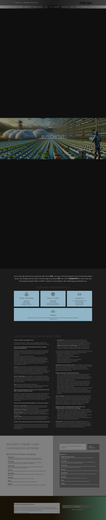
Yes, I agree (77, 506)
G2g (46, 7)
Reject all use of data (77, 509)
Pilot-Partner (54, 7)
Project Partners (81, 7)
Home (20, 7)
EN (20, 2)
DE (17, 2)
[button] (73, 447)
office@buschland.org (30, 2)
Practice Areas (38, 7)
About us (28, 7)
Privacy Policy (25, 512)
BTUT (72, 7)
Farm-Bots (65, 7)
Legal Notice (17, 512)
